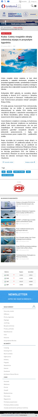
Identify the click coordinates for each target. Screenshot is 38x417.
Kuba (28, 171)
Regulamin (7, 399)
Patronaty (7, 396)
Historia (6, 337)
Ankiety (6, 359)
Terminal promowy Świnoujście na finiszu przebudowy (25, 256)
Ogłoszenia (7, 356)
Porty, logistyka (9, 317)
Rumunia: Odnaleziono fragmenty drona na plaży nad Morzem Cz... (25, 212)
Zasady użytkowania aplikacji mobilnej (16, 408)
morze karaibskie (7, 175)
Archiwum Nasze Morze (11, 374)
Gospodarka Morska (10, 340)
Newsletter (7, 365)
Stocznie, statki (9, 311)
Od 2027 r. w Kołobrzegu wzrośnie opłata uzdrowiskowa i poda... (25, 220)
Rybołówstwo (8, 332)
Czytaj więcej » (23, 415)
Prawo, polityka (9, 329)
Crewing (6, 348)
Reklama (6, 384)
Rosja (9, 171)
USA (3, 171)
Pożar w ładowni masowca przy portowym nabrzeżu (25, 229)
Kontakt (6, 381)
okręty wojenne (19, 171)
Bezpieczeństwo (9, 326)
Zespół (6, 390)
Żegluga (6, 320)
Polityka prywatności (10, 402)
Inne (5, 335)
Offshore (6, 314)
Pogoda (6, 362)
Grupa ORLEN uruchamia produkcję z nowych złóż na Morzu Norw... (26, 247)
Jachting (6, 323)
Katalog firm (8, 351)
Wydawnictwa (8, 393)
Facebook (7, 371)
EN (19, 6)
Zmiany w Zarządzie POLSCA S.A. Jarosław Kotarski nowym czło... (25, 203)
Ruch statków (8, 354)
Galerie (6, 368)
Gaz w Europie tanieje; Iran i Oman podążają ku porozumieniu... (26, 238)
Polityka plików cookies (11, 405)
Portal (6, 387)
